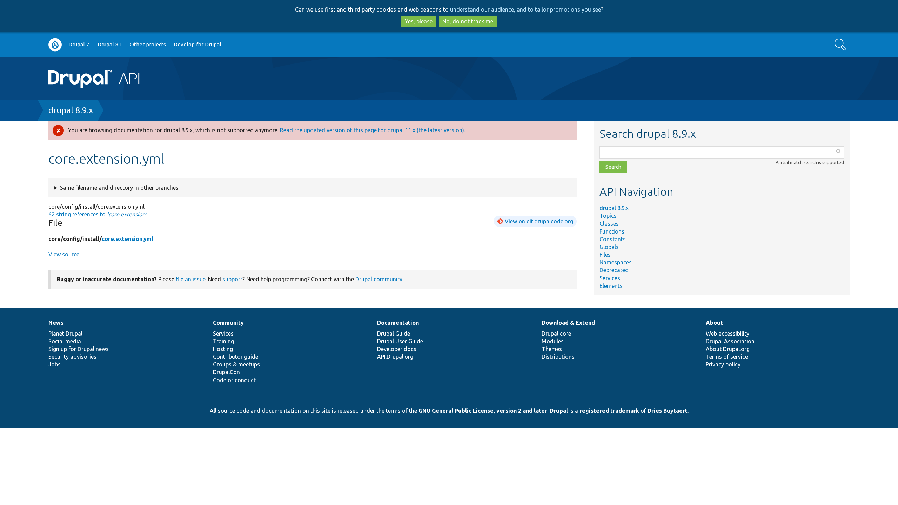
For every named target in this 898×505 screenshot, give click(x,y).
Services (609, 278)
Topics (608, 216)
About (714, 322)
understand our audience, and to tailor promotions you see (525, 9)
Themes (552, 349)
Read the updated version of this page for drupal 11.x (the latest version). (372, 130)
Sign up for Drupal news (78, 349)
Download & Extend (568, 322)
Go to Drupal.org (55, 44)
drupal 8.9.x (70, 110)
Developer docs (396, 349)
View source (63, 254)
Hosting (223, 349)
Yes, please (419, 21)
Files (605, 254)
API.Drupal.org (395, 357)
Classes (609, 224)
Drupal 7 (78, 44)
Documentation (398, 322)
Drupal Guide (393, 333)
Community (228, 322)
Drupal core (556, 333)
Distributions (558, 357)
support (232, 279)
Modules (553, 341)
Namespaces (615, 262)
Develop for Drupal (197, 44)
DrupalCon (226, 372)
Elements (611, 286)
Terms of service (727, 357)
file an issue (191, 279)
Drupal (559, 411)
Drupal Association (730, 341)
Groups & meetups (236, 364)
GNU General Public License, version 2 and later (482, 411)
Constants (612, 239)
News (55, 322)
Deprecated (614, 270)
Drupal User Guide (400, 341)
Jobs (54, 364)
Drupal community (378, 279)
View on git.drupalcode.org (539, 221)
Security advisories (72, 357)
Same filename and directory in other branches (119, 187)
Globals (609, 247)
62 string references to (97, 214)
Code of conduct (234, 380)
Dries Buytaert (668, 411)
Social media (64, 341)
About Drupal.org (728, 349)
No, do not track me (467, 21)
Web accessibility (727, 333)
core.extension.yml (127, 239)
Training (223, 341)
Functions (611, 231)
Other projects (148, 44)
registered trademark (609, 411)
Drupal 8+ (110, 44)
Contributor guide (235, 357)
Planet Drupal (65, 333)
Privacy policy (723, 364)
